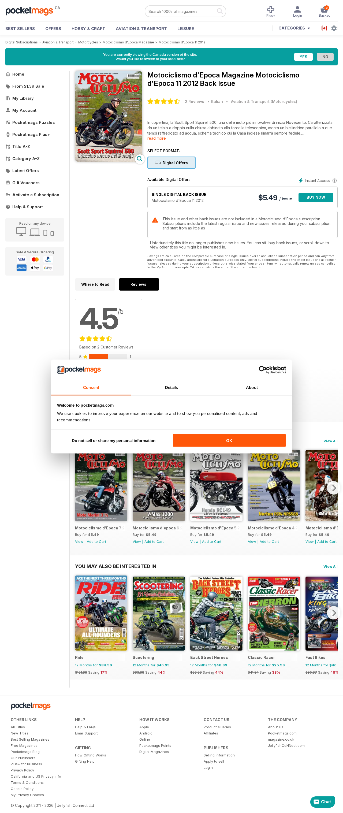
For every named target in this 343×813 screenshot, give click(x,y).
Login (208, 767)
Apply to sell (214, 761)
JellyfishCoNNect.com (286, 745)
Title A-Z (21, 146)
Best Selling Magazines (30, 739)
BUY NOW (316, 197)
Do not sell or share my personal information (113, 440)
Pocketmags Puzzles (33, 122)
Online (144, 739)
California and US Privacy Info (36, 776)
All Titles (18, 727)
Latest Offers (25, 170)
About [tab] (252, 387)
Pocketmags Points (155, 745)
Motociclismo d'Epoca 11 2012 (182, 42)
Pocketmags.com (282, 733)
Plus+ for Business (26, 764)
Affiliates (211, 733)
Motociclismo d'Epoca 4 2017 (272, 528)
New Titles (19, 733)
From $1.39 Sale (28, 86)
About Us (275, 727)
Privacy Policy (22, 770)
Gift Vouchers (26, 182)
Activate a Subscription (35, 194)
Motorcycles (88, 42)
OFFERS (53, 28)
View (79, 541)
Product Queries (217, 727)
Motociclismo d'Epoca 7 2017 (100, 528)
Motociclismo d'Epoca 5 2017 (215, 528)
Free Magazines (24, 745)
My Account (24, 110)
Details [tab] (171, 387)
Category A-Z (26, 158)
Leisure (185, 28)
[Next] (333, 488)
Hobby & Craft (88, 28)
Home (18, 74)
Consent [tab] (91, 387)
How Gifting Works (90, 755)
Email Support (86, 733)
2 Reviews (194, 101)
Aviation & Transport (141, 28)
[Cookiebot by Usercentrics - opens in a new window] (262, 370)
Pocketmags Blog (25, 751)
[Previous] (79, 488)
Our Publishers (23, 758)
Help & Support (27, 206)
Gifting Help (85, 761)
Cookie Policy (22, 788)
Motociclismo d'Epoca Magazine (128, 42)
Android (145, 733)
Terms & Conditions (27, 782)
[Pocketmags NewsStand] (32, 10)
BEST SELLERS (20, 28)
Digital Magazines (154, 751)
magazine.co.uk (281, 739)
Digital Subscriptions (21, 42)
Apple (144, 727)
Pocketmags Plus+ (31, 134)
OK (229, 440)
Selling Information (219, 755)
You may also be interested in (115, 566)
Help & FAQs (85, 727)
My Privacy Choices (27, 795)
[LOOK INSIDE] (108, 160)
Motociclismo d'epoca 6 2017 (157, 528)
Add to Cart (96, 541)
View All (330, 441)
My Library (23, 98)
